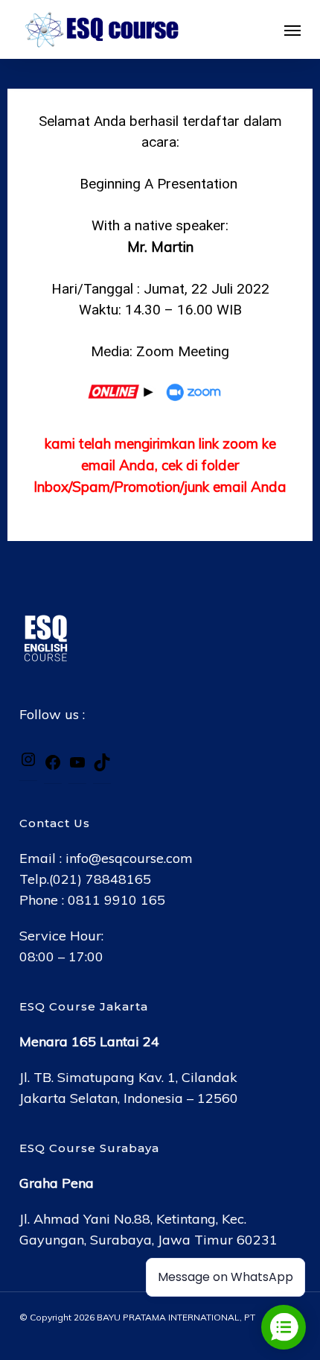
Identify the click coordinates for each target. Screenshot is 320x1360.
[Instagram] (28, 763)
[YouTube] (77, 766)
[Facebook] (53, 766)
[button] (292, 29)
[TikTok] (102, 766)
